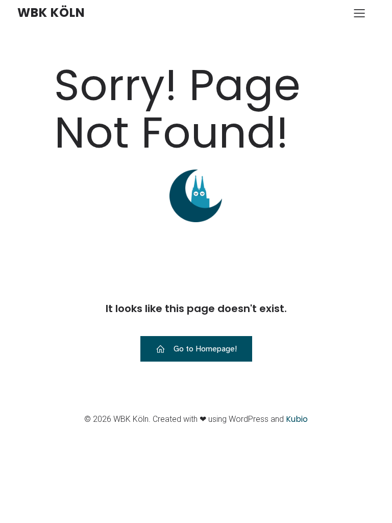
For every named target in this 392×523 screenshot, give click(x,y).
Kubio (297, 419)
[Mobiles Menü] (359, 13)
